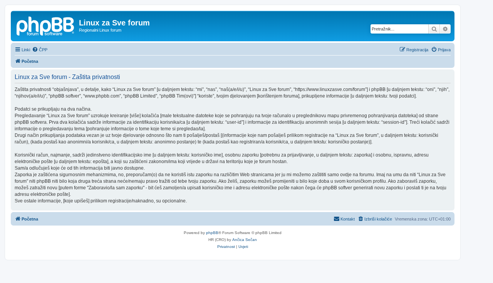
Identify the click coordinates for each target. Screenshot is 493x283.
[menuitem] (39, 49)
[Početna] (46, 25)
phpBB (212, 233)
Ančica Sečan (244, 240)
